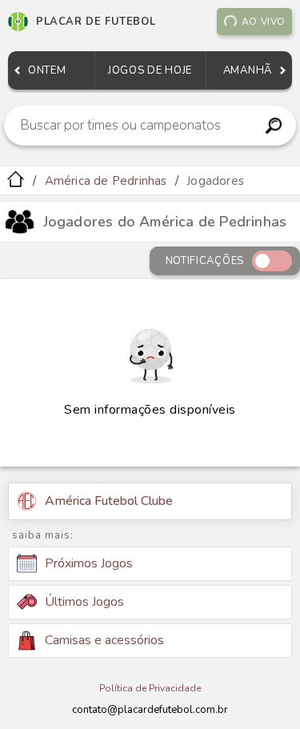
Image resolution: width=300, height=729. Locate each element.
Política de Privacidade (150, 688)
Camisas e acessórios (104, 640)
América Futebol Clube (109, 501)
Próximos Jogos (89, 563)
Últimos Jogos (84, 602)
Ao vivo (264, 21)
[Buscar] (273, 126)
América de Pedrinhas (106, 181)
